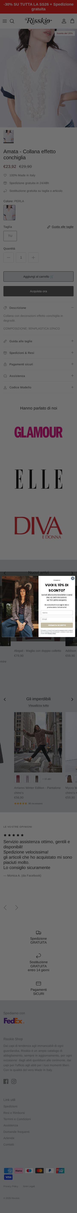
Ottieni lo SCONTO (57, 625)
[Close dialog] (72, 578)
